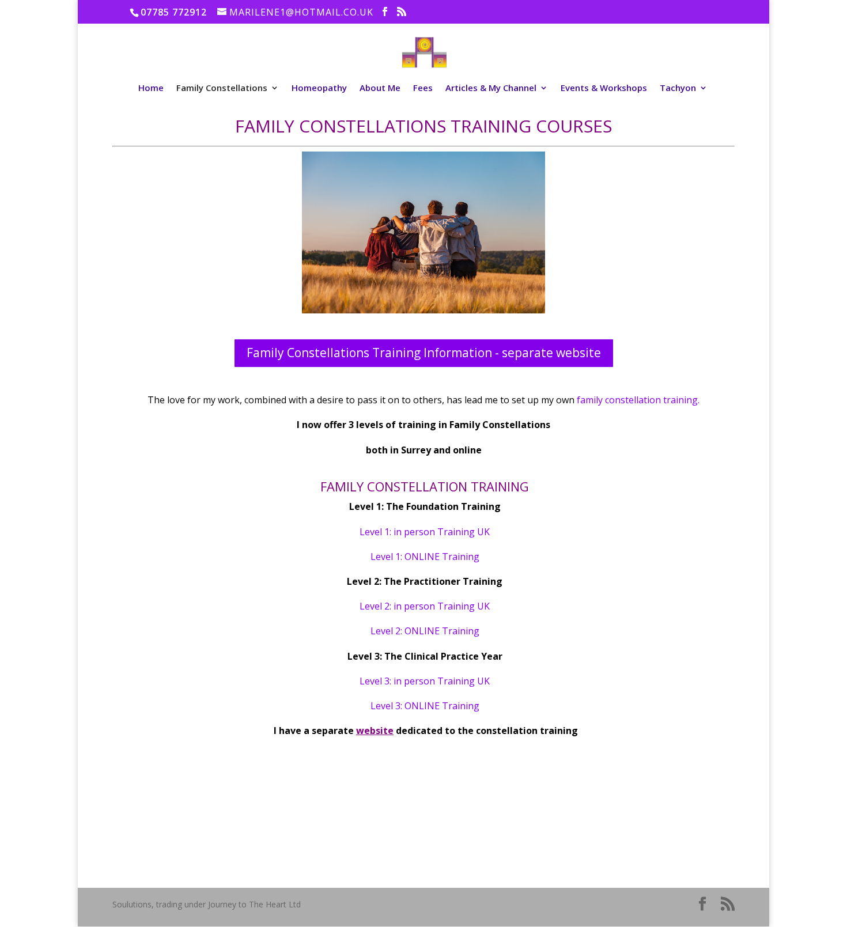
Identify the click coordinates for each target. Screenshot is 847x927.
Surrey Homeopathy (641, 802)
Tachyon (678, 88)
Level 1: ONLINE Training (424, 556)
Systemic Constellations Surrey (661, 824)
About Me (380, 88)
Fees (423, 88)
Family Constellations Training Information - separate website (424, 353)
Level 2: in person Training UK (425, 606)
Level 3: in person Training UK (425, 681)
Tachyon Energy (634, 780)
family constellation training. (638, 399)
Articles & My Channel (490, 88)
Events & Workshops (604, 88)
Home (151, 88)
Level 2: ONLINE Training (424, 631)
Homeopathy (319, 88)
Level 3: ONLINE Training (424, 705)
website (375, 730)
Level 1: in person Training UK (425, 531)
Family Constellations (221, 88)
